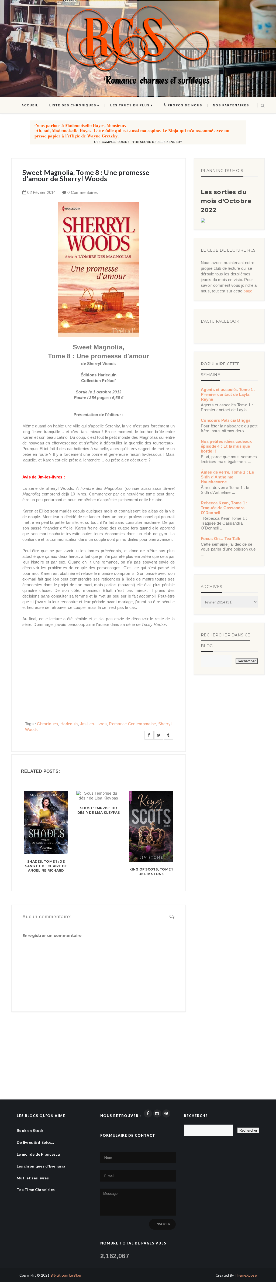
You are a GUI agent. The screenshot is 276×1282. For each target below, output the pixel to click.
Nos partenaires (231, 105)
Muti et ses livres (33, 1178)
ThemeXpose (246, 1275)
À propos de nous (183, 105)
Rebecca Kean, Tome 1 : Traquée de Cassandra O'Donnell (224, 508)
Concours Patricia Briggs (225, 420)
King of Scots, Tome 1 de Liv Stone (151, 871)
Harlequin (69, 723)
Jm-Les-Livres (93, 723)
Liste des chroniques (72, 105)
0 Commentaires (82, 192)
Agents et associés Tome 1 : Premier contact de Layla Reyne (228, 394)
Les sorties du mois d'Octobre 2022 (226, 201)
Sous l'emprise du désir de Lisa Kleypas (98, 810)
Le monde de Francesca (38, 1154)
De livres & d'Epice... (35, 1142)
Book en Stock (30, 1130)
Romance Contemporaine (132, 723)
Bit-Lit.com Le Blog (66, 1275)
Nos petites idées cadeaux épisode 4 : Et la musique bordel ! (226, 446)
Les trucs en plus (130, 105)
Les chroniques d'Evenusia (41, 1166)
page (247, 291)
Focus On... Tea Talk (220, 538)
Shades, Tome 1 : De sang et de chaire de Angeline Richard (46, 866)
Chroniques (47, 723)
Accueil (30, 105)
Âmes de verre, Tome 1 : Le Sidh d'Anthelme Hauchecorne (227, 477)
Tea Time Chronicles (36, 1189)
